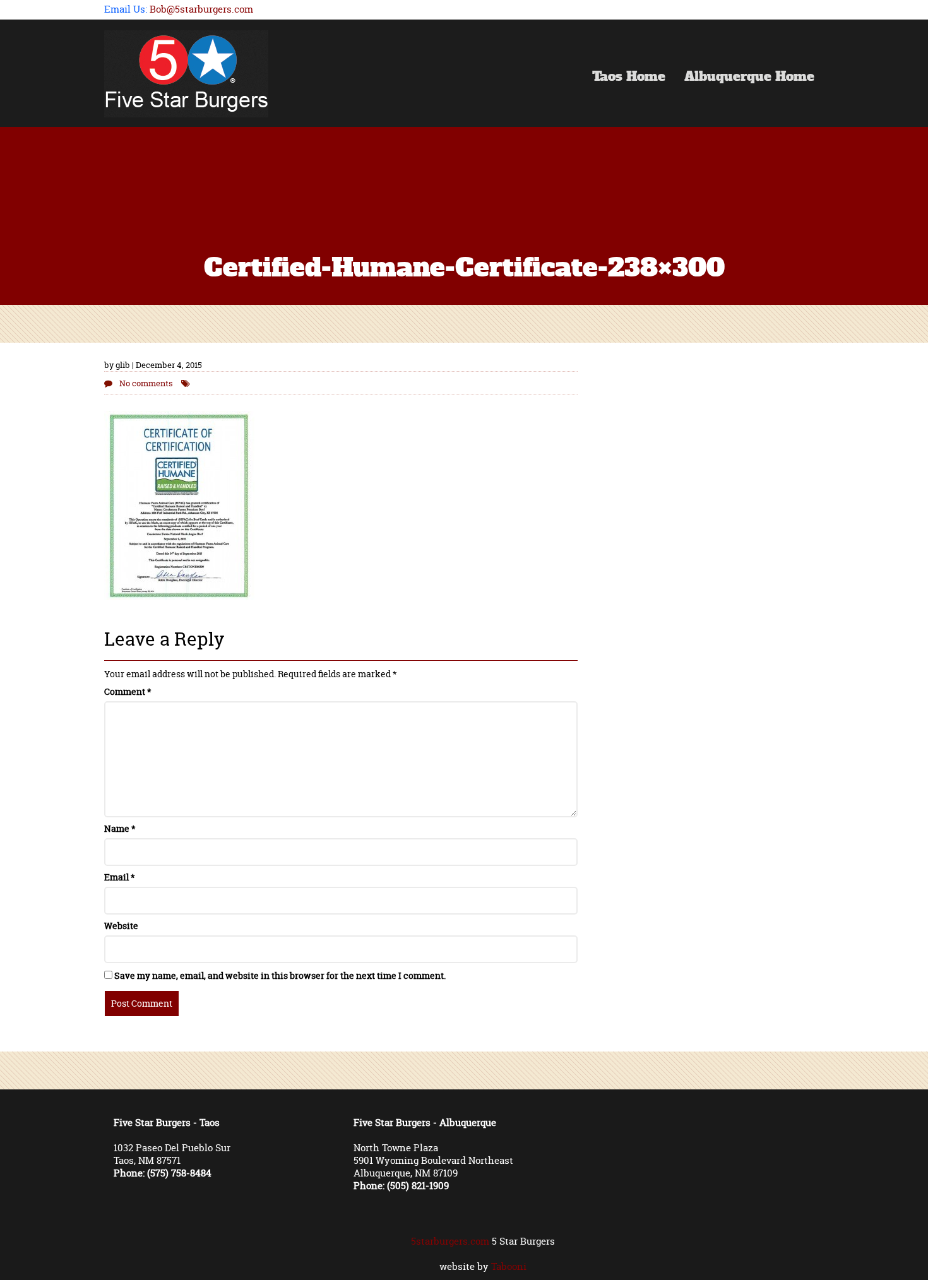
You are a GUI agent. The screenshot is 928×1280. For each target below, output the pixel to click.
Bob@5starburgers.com (201, 9)
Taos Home (628, 77)
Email (119, 877)
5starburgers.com (450, 1241)
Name (120, 828)
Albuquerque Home (749, 77)
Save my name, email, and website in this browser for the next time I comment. (280, 975)
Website (121, 926)
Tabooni (508, 1266)
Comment (128, 691)
